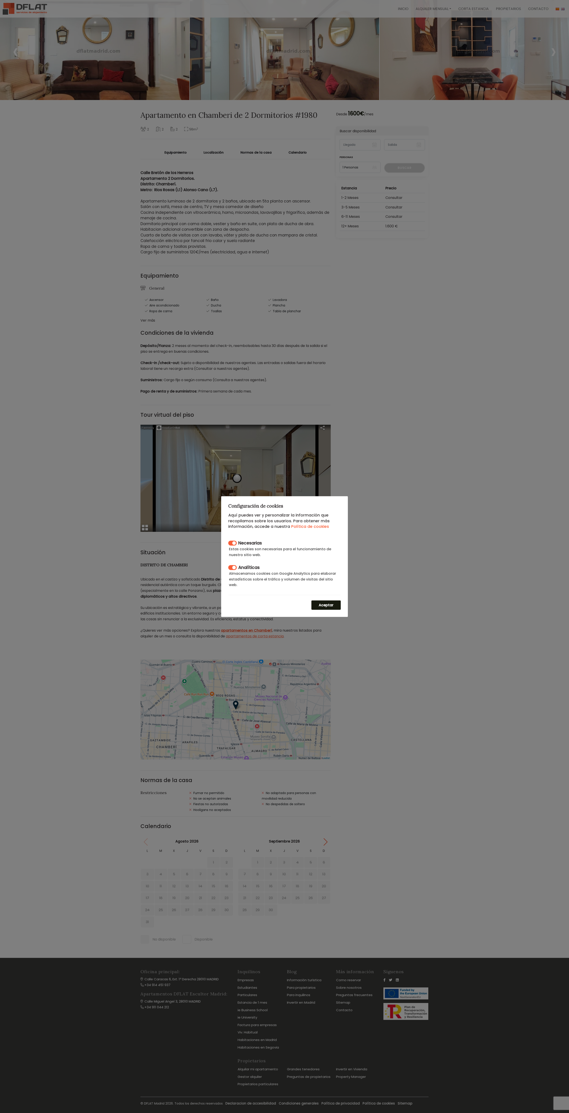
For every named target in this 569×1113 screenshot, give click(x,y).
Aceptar (326, 604)
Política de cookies (310, 526)
